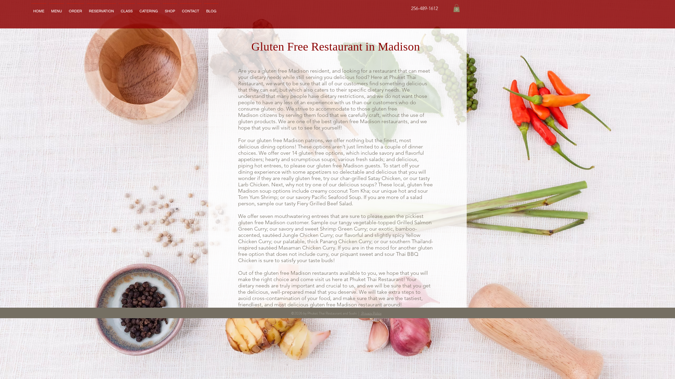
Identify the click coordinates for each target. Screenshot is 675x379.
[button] (148, 8)
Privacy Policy (371, 313)
